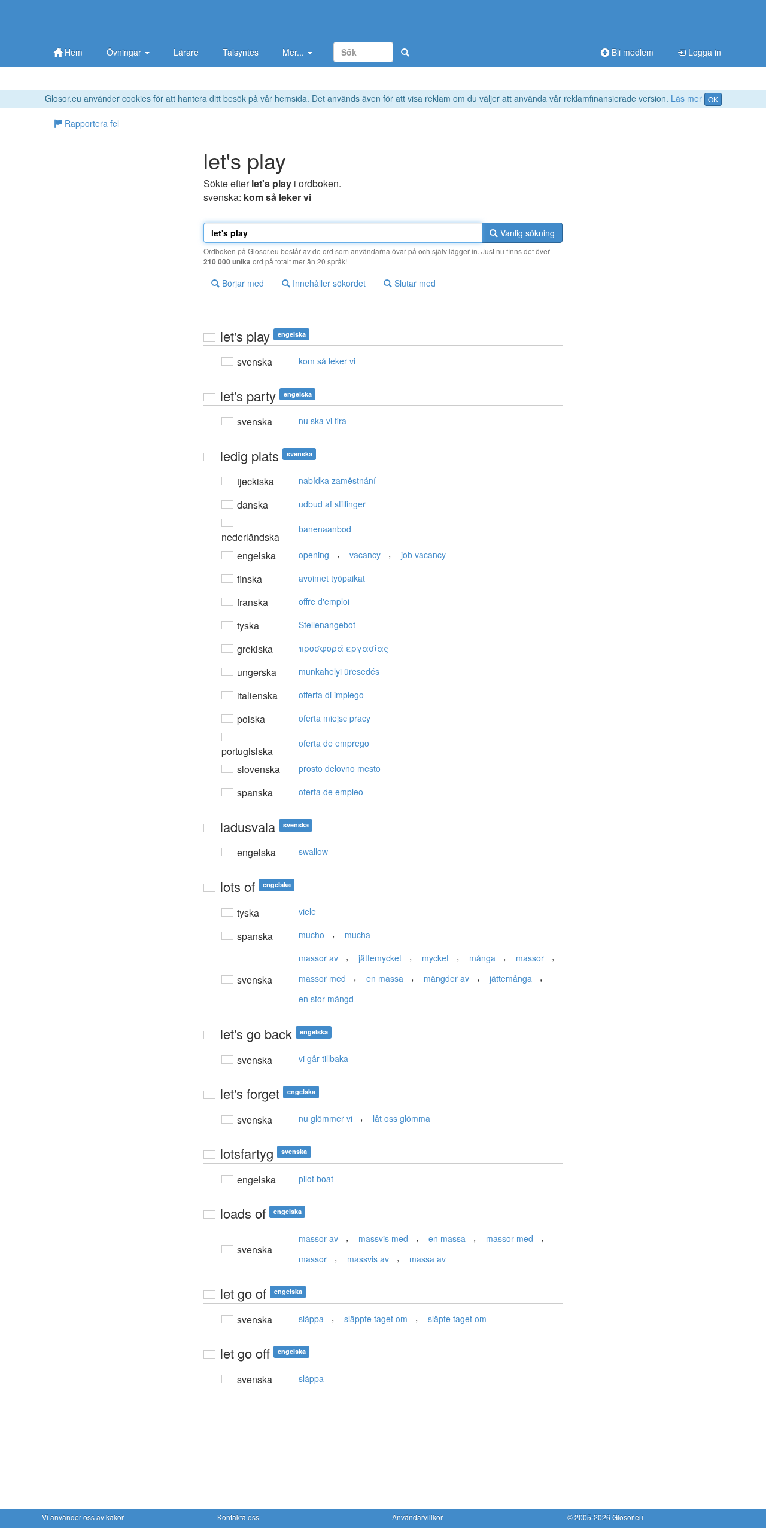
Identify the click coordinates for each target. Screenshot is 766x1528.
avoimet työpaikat (332, 578)
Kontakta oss (238, 1517)
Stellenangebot (327, 625)
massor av (318, 958)
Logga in (703, 52)
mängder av (446, 978)
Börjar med (242, 283)
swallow (313, 851)
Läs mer (686, 98)
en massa (384, 978)
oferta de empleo (331, 792)
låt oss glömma (401, 1118)
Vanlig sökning (526, 233)
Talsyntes (241, 52)
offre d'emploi (324, 601)
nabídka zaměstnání (337, 480)
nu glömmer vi (325, 1118)
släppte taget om (376, 1319)
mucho (311, 934)
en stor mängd (326, 999)
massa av (427, 1259)
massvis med (383, 1238)
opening (314, 555)
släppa (311, 1319)
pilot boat (316, 1179)
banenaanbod (325, 529)
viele (307, 911)
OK (713, 99)
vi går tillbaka (323, 1058)
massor (530, 958)
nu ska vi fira (322, 421)
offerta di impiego (331, 695)
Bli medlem (631, 52)
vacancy (365, 555)
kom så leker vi (327, 361)
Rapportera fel (90, 123)
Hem (72, 52)
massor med (322, 978)
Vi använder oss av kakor (83, 1517)
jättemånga (511, 978)
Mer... (294, 52)
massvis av (368, 1259)
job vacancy (423, 555)
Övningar (125, 52)
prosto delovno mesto (340, 768)
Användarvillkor (417, 1517)
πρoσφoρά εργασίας (343, 648)
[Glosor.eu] (105, 19)
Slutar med (414, 283)
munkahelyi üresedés (339, 671)
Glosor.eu (627, 1517)
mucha (357, 934)
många (482, 958)
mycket (435, 958)
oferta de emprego (334, 743)
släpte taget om (457, 1319)
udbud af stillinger (332, 504)
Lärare (186, 52)
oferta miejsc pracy (334, 718)
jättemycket (380, 958)
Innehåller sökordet (328, 283)
